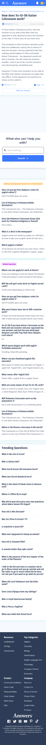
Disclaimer (28, 701)
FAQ (5, 705)
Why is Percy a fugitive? (12, 606)
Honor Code (8, 687)
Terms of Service (30, 692)
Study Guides (9, 696)
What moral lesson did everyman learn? (20, 469)
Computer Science (31, 669)
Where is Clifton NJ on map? (14, 494)
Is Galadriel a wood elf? (13, 526)
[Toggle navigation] (3, 3)
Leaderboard (9, 642)
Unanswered (9, 651)
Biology (27, 651)
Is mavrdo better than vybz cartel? (17, 549)
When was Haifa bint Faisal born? (17, 614)
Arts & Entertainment (16, 11)
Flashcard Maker (10, 692)
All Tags (7, 646)
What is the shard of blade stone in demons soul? (21, 485)
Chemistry (28, 646)
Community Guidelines (12, 683)
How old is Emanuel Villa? (13, 541)
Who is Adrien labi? (11, 461)
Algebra (27, 642)
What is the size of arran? (13, 454)
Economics (28, 674)
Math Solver (8, 701)
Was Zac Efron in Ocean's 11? (14, 519)
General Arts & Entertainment (35, 11)
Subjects (4, 11)
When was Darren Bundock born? (17, 476)
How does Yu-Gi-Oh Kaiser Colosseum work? (19, 17)
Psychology (28, 664)
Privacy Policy (29, 696)
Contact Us (28, 687)
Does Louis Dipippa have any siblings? (19, 591)
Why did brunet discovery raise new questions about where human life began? (23, 502)
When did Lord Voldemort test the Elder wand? (20, 582)
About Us (27, 683)
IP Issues (27, 710)
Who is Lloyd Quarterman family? (17, 599)
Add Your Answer (23, 90)
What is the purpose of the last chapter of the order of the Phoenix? (22, 558)
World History (29, 655)
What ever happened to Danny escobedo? (21, 534)
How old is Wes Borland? (13, 511)
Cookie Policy (29, 705)
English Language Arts (33, 660)
